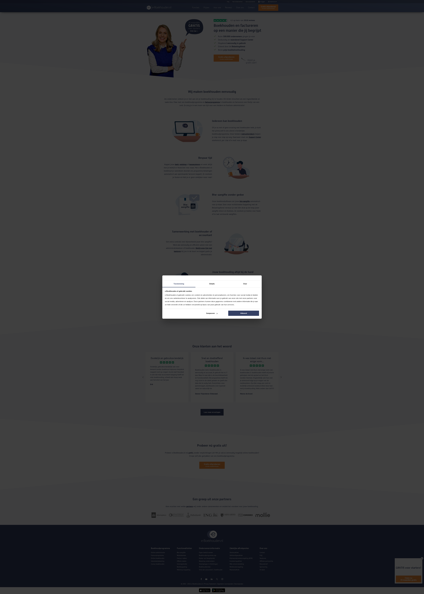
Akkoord (243, 313)
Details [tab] (212, 284)
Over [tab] (245, 284)
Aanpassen (210, 313)
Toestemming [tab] (179, 284)
